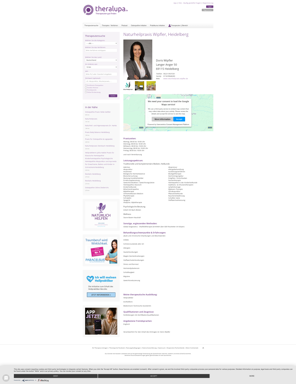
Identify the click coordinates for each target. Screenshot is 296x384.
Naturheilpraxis (91, 119)
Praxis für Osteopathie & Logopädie (99, 139)
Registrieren (207, 10)
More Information (162, 119)
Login (209, 7)
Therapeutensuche (91, 25)
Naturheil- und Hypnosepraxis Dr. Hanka (101, 125)
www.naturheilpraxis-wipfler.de (175, 78)
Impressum (161, 348)
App (175, 3)
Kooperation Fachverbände (175, 348)
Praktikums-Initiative (157, 25)
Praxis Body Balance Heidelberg (97, 132)
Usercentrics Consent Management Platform (173, 124)
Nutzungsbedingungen (133, 348)
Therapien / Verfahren (110, 25)
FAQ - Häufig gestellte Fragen (190, 3)
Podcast (124, 25)
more (251, 376)
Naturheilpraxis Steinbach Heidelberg (99, 146)
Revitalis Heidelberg (93, 174)
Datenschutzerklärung (149, 348)
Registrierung (208, 3)
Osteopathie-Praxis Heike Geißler (98, 112)
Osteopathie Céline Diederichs (97, 187)
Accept (179, 119)
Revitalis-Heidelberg (93, 181)
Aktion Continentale (192, 348)
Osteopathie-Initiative (138, 25)
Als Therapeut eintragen (100, 348)
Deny (55, 376)
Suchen (113, 96)
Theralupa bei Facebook (117, 348)
